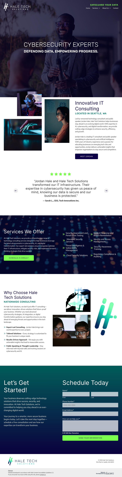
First (63, 397)
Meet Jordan (86, 156)
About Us (105, 8)
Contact (115, 8)
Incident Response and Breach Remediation (103, 234)
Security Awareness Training (102, 247)
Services (95, 8)
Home (88, 8)
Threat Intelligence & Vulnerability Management (75, 248)
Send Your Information (90, 438)
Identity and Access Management (102, 240)
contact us (43, 474)
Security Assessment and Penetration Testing (77, 234)
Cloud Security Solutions (77, 255)
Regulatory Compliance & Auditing (105, 255)
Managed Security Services (74, 240)
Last (92, 397)
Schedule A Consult (19, 258)
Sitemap (10, 470)
